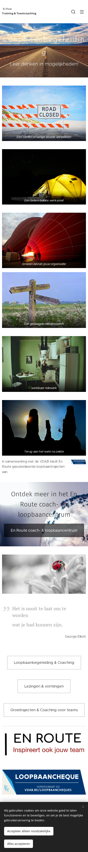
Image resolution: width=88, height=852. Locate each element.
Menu (82, 12)
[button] (73, 12)
